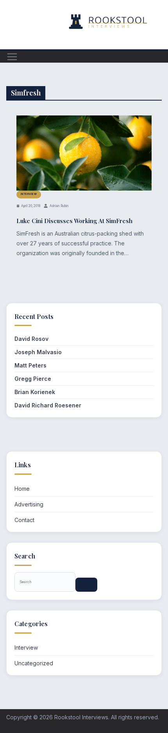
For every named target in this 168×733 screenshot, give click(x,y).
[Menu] (12, 57)
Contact (24, 520)
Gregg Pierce (32, 378)
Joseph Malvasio (38, 352)
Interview (29, 194)
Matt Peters (30, 365)
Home (22, 488)
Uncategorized (33, 663)
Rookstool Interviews (81, 717)
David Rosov (31, 338)
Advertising (28, 504)
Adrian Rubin (59, 206)
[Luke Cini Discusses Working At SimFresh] (84, 153)
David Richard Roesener (47, 405)
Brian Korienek (34, 392)
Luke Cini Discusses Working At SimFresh (74, 221)
